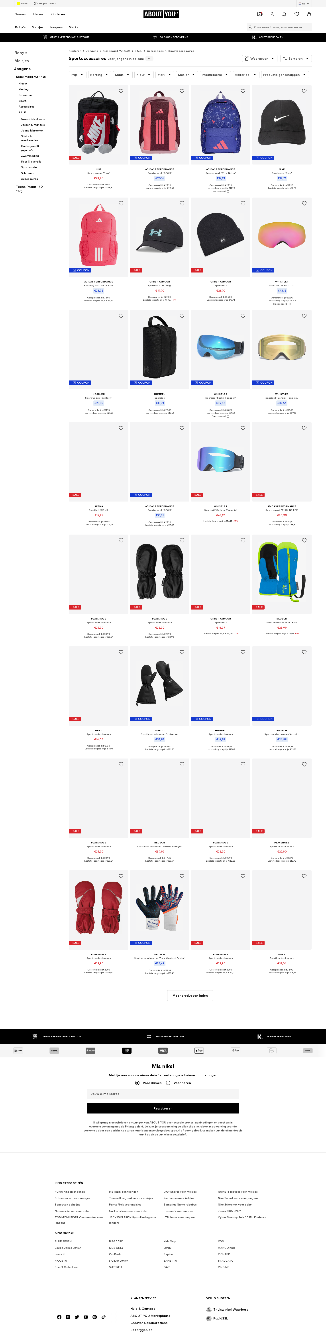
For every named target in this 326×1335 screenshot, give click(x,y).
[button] (259, 58)
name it (60, 1254)
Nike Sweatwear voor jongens (238, 1198)
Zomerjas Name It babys (180, 1204)
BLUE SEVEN (63, 1241)
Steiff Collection (66, 1267)
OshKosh (115, 1254)
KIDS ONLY (116, 1247)
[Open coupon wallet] (259, 14)
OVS (221, 1241)
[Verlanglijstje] (296, 14)
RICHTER (224, 1254)
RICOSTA (61, 1260)
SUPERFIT (115, 1267)
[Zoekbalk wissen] (308, 27)
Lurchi (167, 1247)
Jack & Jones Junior (68, 1247)
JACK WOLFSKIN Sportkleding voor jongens (132, 1220)
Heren (38, 14)
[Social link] (59, 1317)
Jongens (92, 51)
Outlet (24, 3)
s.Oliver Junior (118, 1260)
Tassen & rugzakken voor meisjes (131, 1198)
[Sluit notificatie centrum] (284, 14)
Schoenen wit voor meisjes (72, 1198)
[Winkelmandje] (309, 14)
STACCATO (226, 1260)
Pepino (168, 1254)
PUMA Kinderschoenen (70, 1191)
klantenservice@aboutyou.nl (160, 1130)
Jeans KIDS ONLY (229, 1211)
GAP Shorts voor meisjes (180, 1191)
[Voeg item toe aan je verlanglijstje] (121, 91)
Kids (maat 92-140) (116, 51)
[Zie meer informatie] (99, 191)
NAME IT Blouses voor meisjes (238, 1191)
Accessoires (155, 51)
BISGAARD (116, 1241)
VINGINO (224, 1267)
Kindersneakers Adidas (179, 1198)
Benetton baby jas (67, 1204)
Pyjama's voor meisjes (178, 1211)
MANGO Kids (226, 1247)
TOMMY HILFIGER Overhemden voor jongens (79, 1220)
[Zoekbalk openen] (249, 27)
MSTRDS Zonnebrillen (123, 1191)
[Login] (272, 14)
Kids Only (170, 1241)
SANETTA (170, 1260)
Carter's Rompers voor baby (128, 1211)
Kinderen (58, 14)
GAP (167, 1267)
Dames (20, 14)
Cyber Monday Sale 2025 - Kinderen (242, 1217)
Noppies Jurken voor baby (72, 1211)
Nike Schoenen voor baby (235, 1204)
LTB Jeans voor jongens (179, 1217)
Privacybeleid (134, 1126)
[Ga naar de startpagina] (79, 1300)
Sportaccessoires (181, 51)
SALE (138, 51)
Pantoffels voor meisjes (125, 1204)
